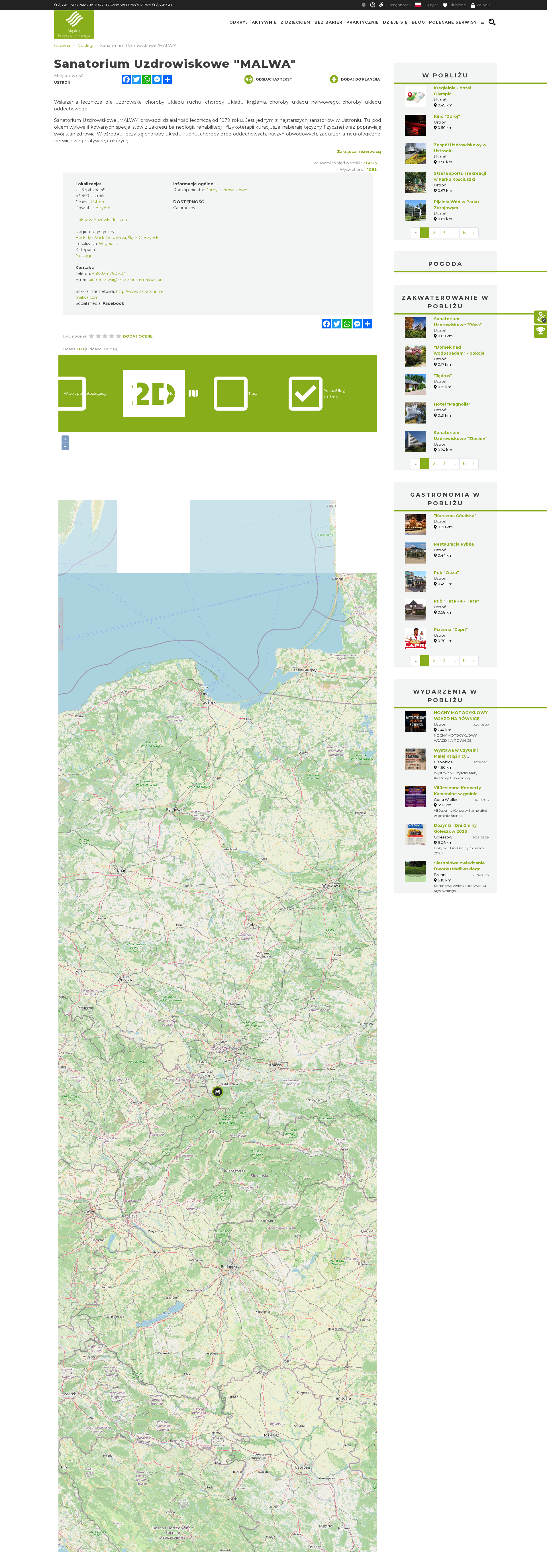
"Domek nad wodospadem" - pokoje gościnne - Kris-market (459, 353)
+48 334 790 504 (109, 273)
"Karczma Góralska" (455, 515)
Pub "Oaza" (446, 572)
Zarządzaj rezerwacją (359, 151)
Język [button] (431, 5)
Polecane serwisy (453, 22)
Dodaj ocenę (138, 336)
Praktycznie (362, 22)
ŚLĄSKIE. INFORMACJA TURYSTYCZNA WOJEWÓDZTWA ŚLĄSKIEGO (113, 5)
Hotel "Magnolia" (452, 404)
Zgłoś (370, 163)
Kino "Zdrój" (447, 116)
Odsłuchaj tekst (274, 79)
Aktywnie (264, 22)
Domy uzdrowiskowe (226, 189)
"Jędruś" (443, 375)
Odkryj (238, 22)
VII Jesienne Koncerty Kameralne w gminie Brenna (457, 793)
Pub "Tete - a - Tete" (456, 601)
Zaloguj (484, 5)
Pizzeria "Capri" (451, 629)
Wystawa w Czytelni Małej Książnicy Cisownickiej (456, 756)
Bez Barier (328, 22)
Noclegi (83, 255)
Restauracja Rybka (454, 544)
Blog (418, 22)
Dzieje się (395, 22)
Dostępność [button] (397, 5)
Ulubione (457, 5)
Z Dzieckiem (296, 22)
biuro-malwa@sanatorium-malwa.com (126, 279)
